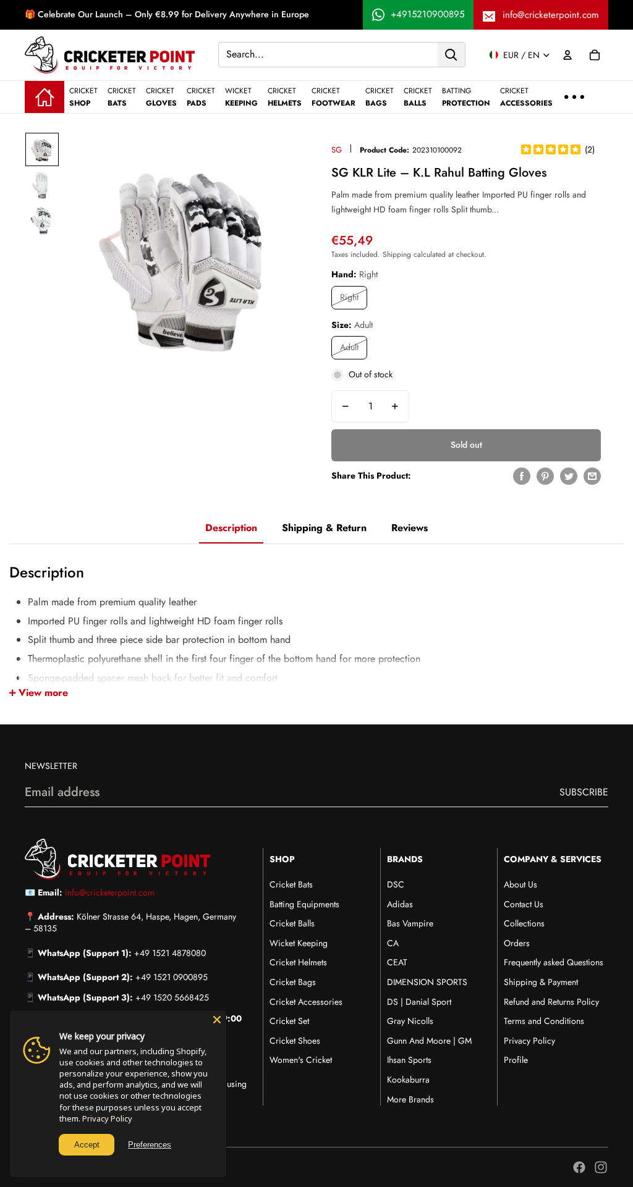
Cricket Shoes (295, 1040)
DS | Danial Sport (419, 1002)
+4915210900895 (427, 14)
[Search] (451, 54)
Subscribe (583, 792)
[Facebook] (579, 1167)
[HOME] (44, 97)
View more (43, 692)
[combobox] (328, 54)
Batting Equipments (304, 904)
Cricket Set (289, 1021)
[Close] (217, 1019)
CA (393, 943)
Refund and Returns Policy (551, 1002)
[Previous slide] (74, 254)
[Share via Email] (592, 476)
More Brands (410, 1099)
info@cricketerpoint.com (551, 15)
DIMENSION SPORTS (427, 982)
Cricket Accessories (306, 1002)
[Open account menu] (567, 55)
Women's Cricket (301, 1060)
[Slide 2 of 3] (42, 185)
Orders (517, 943)
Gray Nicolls (410, 1021)
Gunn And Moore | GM (429, 1040)
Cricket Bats (291, 884)
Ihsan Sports (409, 1060)
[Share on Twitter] (568, 476)
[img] (550, 150)
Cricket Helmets (298, 962)
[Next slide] (299, 254)
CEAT (397, 962)
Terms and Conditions (544, 1021)
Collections (524, 923)
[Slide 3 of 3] (42, 221)
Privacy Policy (529, 1040)
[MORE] (574, 96)
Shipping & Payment (541, 982)
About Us (520, 884)
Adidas (400, 904)
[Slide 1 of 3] (42, 149)
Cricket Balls (292, 923)
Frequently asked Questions (553, 962)
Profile (516, 1060)
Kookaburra (408, 1079)
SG (336, 150)
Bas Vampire (410, 923)
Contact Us (523, 904)
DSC (395, 884)
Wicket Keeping (299, 943)
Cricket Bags (293, 982)
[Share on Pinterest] (545, 476)
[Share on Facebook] (521, 476)
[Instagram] (600, 1167)
